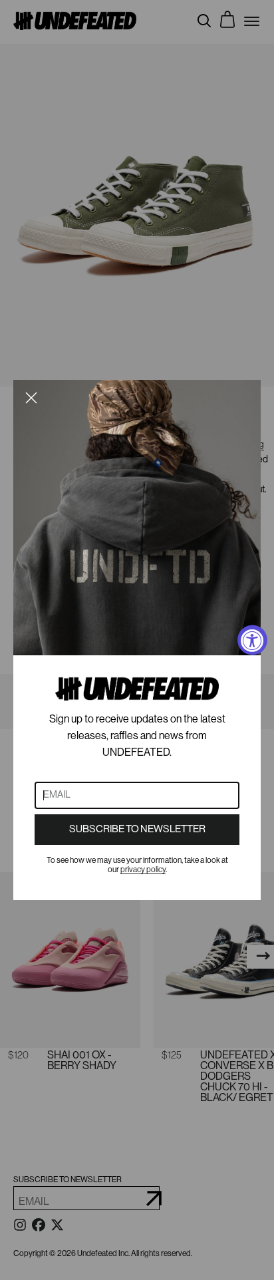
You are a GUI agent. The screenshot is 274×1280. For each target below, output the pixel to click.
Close (31, 398)
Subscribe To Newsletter (137, 829)
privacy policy (143, 870)
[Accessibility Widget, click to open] (252, 640)
